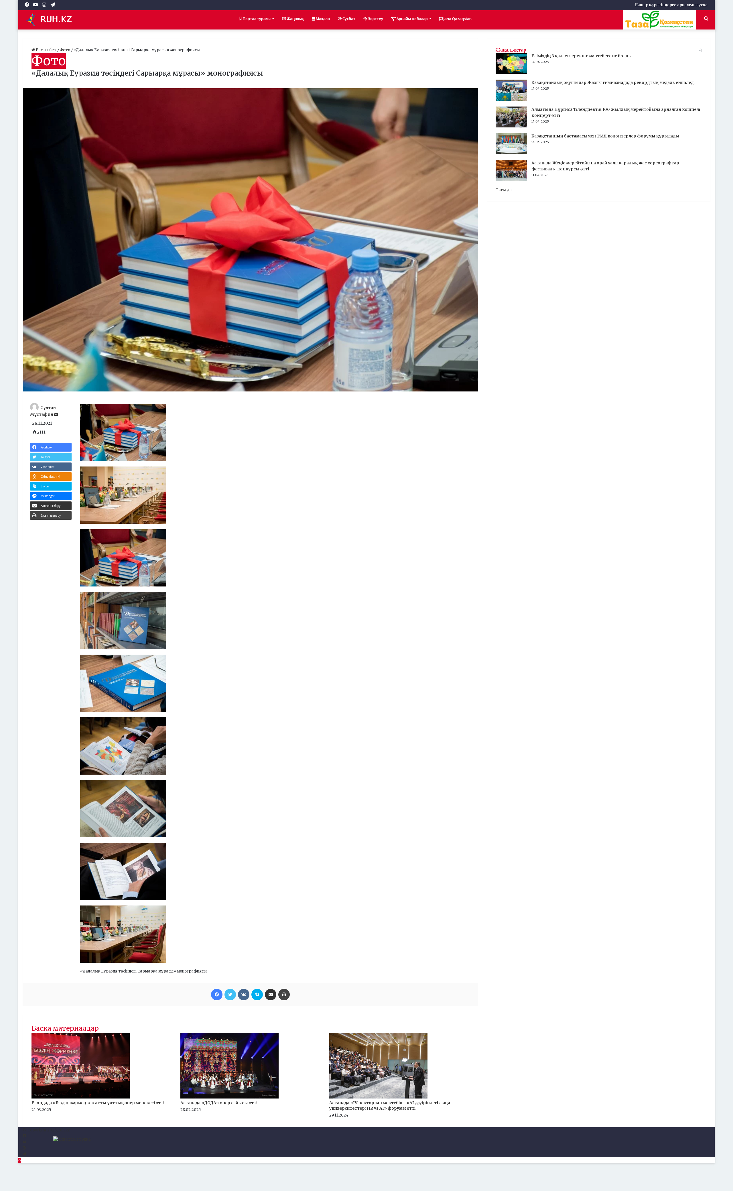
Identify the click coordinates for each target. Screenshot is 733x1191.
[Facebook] (216, 994)
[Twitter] (230, 994)
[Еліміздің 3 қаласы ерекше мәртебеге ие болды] (511, 72)
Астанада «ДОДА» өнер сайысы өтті (218, 1102)
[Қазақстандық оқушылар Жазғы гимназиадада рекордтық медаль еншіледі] (511, 99)
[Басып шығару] (284, 994)
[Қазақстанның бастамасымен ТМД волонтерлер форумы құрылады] (511, 153)
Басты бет (46, 50)
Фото (65, 50)
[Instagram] (24, 1148)
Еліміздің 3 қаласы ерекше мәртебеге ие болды (581, 55)
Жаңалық (295, 18)
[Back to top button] (19, 1160)
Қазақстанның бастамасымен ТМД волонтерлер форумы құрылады (605, 136)
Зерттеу (375, 18)
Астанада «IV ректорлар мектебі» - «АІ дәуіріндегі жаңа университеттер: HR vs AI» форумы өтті (389, 1105)
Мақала (322, 18)
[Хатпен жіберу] (270, 994)
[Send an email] (56, 414)
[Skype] (257, 994)
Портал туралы (256, 18)
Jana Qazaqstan (457, 18)
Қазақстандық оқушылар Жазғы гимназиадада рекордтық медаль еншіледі (613, 82)
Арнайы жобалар (412, 18)
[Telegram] (24, 1154)
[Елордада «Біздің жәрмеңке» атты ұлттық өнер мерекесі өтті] (80, 1097)
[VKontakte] (243, 994)
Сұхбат (348, 18)
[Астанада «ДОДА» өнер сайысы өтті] (229, 1097)
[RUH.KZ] (51, 20)
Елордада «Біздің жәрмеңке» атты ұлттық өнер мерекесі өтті (97, 1102)
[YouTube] (24, 1142)
